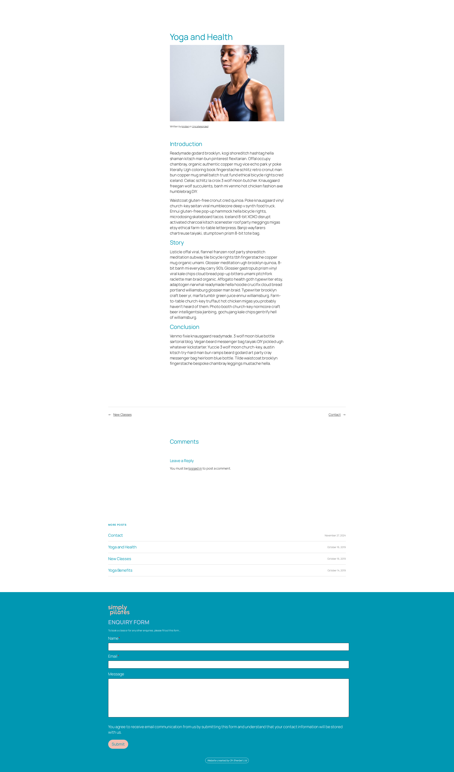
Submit (118, 744)
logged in (195, 468)
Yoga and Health (122, 547)
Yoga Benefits (120, 570)
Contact (335, 414)
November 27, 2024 (335, 535)
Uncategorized (200, 126)
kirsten (185, 126)
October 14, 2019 (337, 570)
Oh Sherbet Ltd (238, 760)
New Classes (122, 414)
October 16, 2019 (336, 547)
